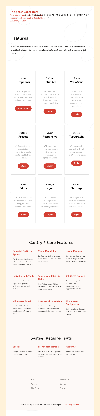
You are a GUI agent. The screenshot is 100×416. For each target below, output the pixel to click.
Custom (76, 133)
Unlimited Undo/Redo (23, 276)
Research (35, 384)
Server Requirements (48, 346)
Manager (50, 184)
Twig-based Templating (50, 301)
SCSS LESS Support (75, 276)
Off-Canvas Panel (22, 301)
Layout (50, 111)
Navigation (23, 108)
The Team (35, 388)
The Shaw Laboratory (24, 12)
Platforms (71, 346)
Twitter (63, 388)
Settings (77, 184)
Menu (23, 78)
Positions (50, 78)
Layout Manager (74, 251)
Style (76, 114)
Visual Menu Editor (47, 251)
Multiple (23, 133)
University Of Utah (71, 405)
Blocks (77, 78)
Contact (63, 384)
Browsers (18, 346)
